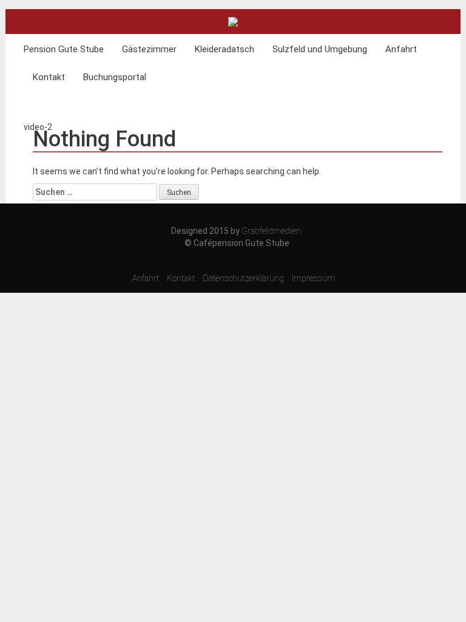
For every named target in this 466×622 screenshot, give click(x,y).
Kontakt (49, 77)
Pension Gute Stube (64, 49)
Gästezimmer (149, 49)
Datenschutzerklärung (243, 278)
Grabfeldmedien (271, 231)
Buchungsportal (114, 77)
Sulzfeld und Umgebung (319, 49)
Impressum (313, 278)
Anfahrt (401, 49)
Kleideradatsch (224, 49)
